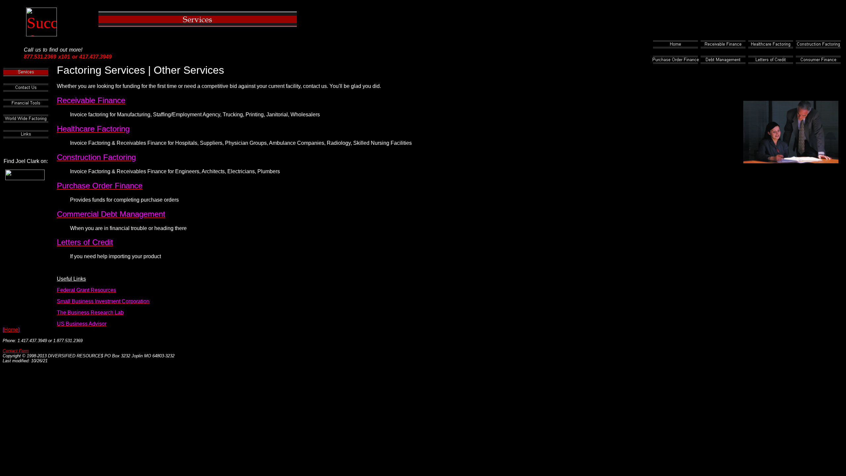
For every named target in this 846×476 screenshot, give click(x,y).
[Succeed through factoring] (41, 31)
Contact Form (16, 350)
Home (11, 330)
